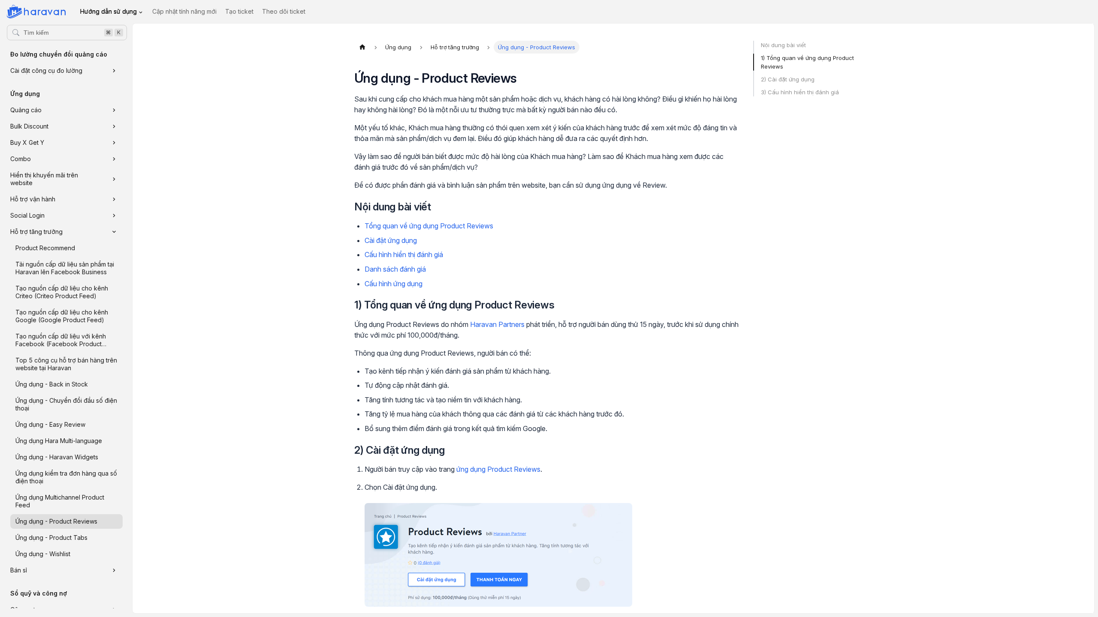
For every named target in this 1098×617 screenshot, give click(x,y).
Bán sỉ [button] (18, 570)
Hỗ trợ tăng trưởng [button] (36, 231)
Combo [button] (20, 158)
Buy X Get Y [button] (27, 142)
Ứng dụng (25, 93)
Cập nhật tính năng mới (184, 11)
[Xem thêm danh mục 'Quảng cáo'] (114, 110)
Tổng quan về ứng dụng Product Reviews (429, 226)
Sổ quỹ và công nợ (38, 593)
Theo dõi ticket (283, 11)
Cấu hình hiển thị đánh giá (404, 254)
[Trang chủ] (362, 47)
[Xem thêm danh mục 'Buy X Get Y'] (114, 142)
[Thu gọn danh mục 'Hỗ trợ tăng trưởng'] (114, 232)
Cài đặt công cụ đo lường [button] (46, 70)
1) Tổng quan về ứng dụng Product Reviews (807, 62)
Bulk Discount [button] (29, 126)
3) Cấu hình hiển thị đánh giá (800, 92)
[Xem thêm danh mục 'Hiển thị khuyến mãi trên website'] (114, 179)
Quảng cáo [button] (26, 110)
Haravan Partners (497, 324)
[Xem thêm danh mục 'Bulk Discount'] (114, 126)
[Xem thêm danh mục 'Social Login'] (114, 215)
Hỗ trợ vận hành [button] (32, 199)
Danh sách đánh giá (395, 269)
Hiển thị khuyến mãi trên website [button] (44, 178)
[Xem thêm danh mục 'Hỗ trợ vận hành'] (114, 199)
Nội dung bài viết (783, 45)
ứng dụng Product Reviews (498, 469)
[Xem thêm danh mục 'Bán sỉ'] (114, 570)
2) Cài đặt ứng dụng (787, 79)
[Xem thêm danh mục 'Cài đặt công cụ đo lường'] (114, 70)
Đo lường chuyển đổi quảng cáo (58, 54)
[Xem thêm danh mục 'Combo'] (114, 159)
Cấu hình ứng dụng (393, 283)
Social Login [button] (27, 215)
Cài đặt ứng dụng (391, 240)
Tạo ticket (239, 11)
